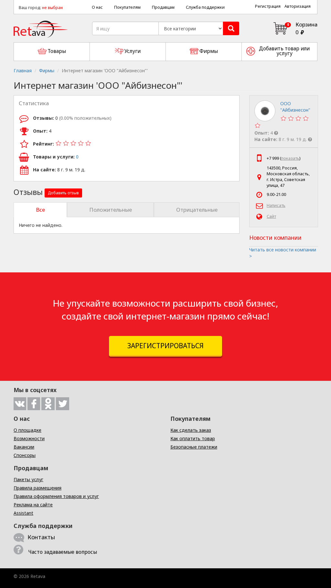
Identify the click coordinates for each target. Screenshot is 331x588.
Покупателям (127, 7)
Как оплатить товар (192, 438)
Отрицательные (197, 209)
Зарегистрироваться (165, 345)
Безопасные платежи (193, 447)
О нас (97, 7)
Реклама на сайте (33, 505)
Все (40, 209)
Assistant (23, 513)
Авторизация (297, 6)
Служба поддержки (205, 7)
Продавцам (163, 7)
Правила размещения (37, 488)
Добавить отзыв (63, 193)
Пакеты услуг (28, 479)
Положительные (110, 209)
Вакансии (24, 447)
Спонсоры (25, 455)
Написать (276, 205)
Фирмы (46, 70)
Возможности (29, 438)
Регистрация (268, 6)
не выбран (52, 7)
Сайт (271, 216)
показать (290, 158)
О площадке (27, 430)
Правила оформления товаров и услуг (56, 496)
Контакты (41, 537)
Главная (23, 70)
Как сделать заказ (190, 430)
